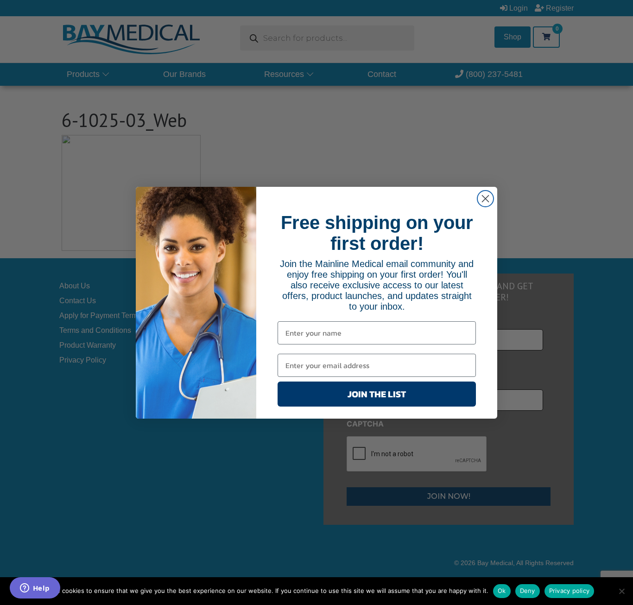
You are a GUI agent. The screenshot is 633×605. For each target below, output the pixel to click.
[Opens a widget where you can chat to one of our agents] (34, 588)
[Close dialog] (485, 199)
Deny (527, 590)
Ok (502, 590)
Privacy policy (569, 590)
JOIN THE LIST (377, 394)
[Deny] (621, 591)
